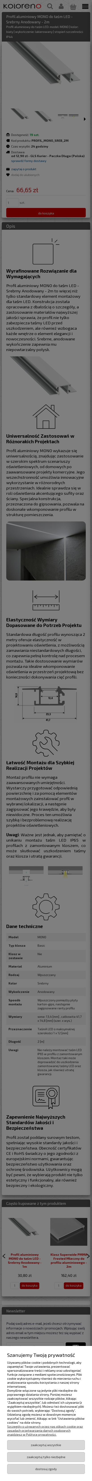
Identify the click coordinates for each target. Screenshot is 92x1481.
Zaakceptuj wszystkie (46, 1445)
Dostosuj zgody (46, 1469)
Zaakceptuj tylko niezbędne (46, 1457)
